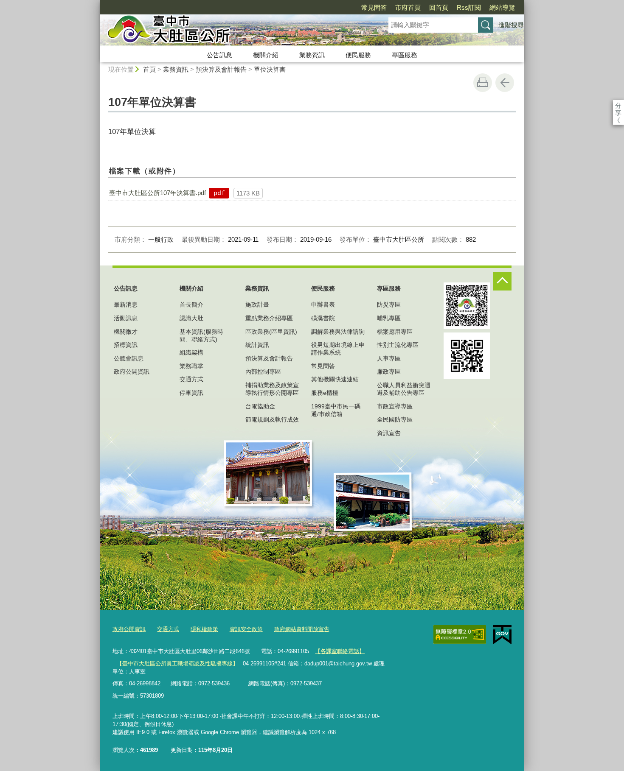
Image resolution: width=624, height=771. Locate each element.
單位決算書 (270, 69)
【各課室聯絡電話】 (340, 651)
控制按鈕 (502, 281)
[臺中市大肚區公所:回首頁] (234, 31)
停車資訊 (191, 392)
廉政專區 (389, 371)
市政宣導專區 (395, 406)
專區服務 (404, 55)
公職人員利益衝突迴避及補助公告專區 (403, 389)
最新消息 (126, 304)
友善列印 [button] (482, 82)
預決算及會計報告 (221, 69)
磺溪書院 (323, 318)
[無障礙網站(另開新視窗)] (459, 634)
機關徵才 (126, 331)
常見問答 (374, 7)
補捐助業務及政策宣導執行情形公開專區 (272, 389)
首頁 (149, 69)
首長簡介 (191, 304)
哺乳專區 (389, 318)
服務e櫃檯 (324, 392)
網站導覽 (502, 7)
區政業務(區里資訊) (271, 331)
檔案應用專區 (395, 331)
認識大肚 (191, 318)
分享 (618, 105)
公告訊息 (219, 55)
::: (95, 3)
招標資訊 (126, 344)
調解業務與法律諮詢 (338, 331)
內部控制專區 (263, 371)
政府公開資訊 (131, 371)
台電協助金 (260, 406)
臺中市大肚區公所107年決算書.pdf (157, 192)
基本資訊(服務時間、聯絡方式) (201, 335)
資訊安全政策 (246, 629)
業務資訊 (312, 55)
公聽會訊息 (128, 358)
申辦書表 (323, 304)
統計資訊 (257, 344)
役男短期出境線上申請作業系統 (338, 348)
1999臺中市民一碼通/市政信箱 (335, 410)
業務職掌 (191, 366)
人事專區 (389, 358)
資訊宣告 (389, 433)
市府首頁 (408, 7)
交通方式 (191, 379)
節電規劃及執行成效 (272, 419)
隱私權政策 (204, 629)
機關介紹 (265, 55)
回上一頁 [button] (504, 82)
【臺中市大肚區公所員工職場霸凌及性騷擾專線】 (177, 663)
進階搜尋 (511, 24)
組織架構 (191, 352)
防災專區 (389, 304)
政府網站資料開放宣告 (301, 629)
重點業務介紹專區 (269, 318)
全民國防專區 (395, 419)
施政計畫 (257, 304)
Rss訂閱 (469, 7)
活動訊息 (126, 318)
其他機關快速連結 (335, 379)
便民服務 (358, 55)
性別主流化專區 (398, 344)
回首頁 (438, 7)
